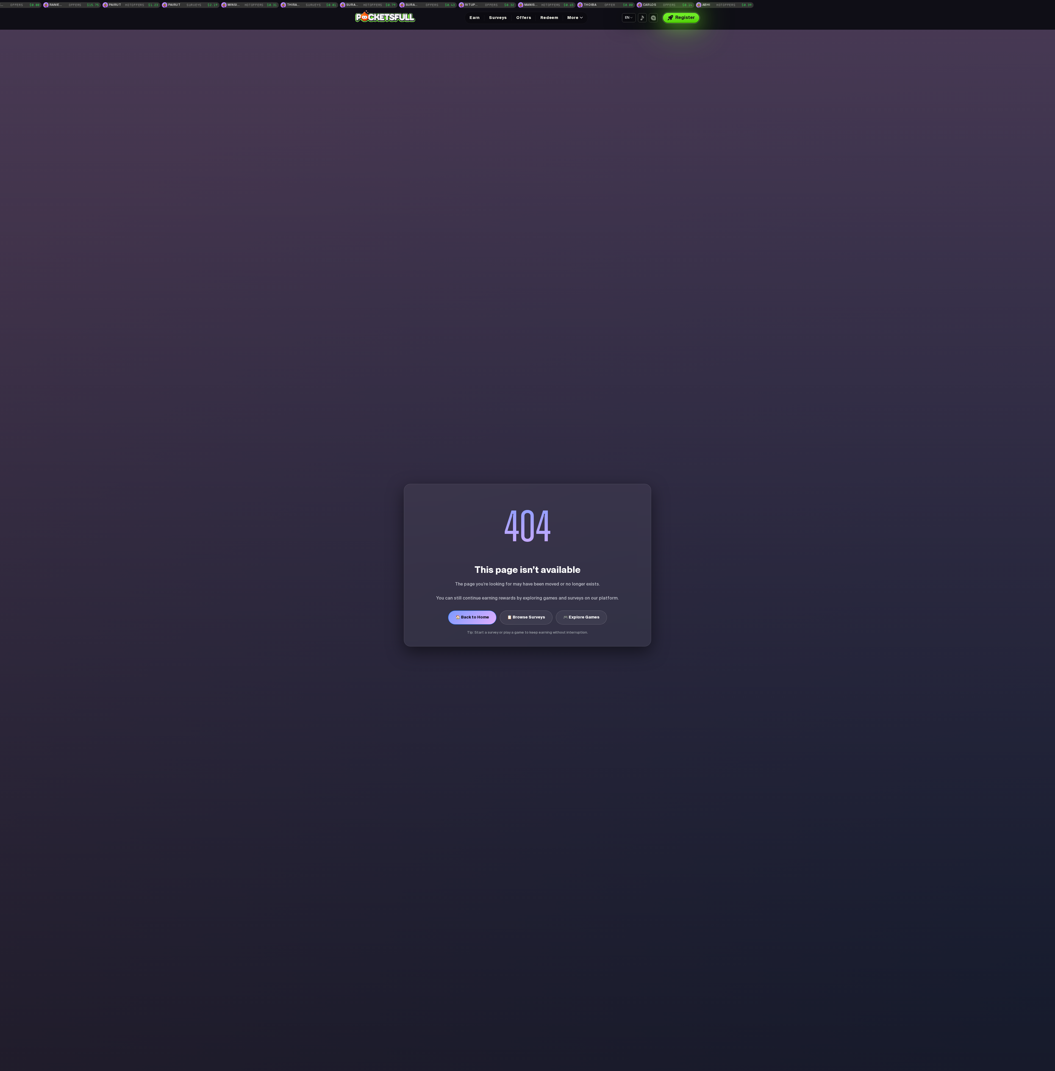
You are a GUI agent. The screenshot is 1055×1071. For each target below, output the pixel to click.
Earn (475, 18)
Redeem (549, 18)
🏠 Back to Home (472, 617)
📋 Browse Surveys (526, 617)
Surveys (498, 18)
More (573, 18)
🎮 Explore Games (581, 617)
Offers (523, 18)
